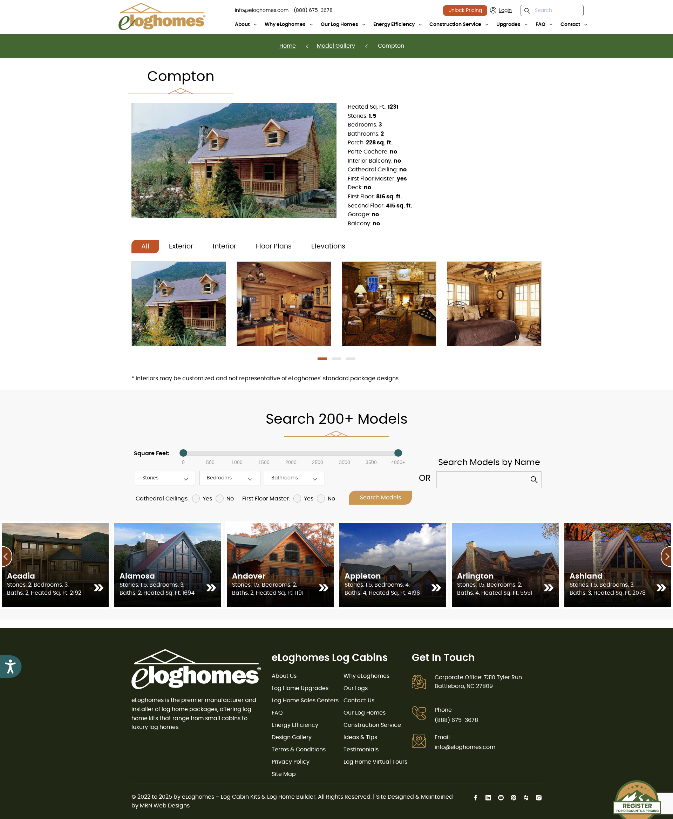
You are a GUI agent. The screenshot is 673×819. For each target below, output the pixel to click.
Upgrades (508, 24)
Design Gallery (292, 737)
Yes (207, 498)
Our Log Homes (339, 24)
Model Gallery (336, 46)
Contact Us (359, 700)
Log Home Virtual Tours (375, 762)
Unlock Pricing (465, 10)
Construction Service (455, 24)
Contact (570, 24)
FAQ (540, 24)
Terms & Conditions (299, 749)
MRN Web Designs (165, 805)
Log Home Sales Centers (305, 700)
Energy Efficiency (394, 24)
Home (287, 46)
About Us (284, 676)
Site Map (284, 774)
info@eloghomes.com (465, 747)
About (242, 24)
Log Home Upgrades (300, 688)
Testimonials (361, 749)
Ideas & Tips (360, 737)
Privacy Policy (291, 762)
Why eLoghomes (285, 24)
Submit (536, 481)
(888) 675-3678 (456, 720)
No (229, 498)
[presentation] (7, 556)
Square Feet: (151, 453)
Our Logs (356, 688)
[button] (528, 11)
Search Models (380, 497)
